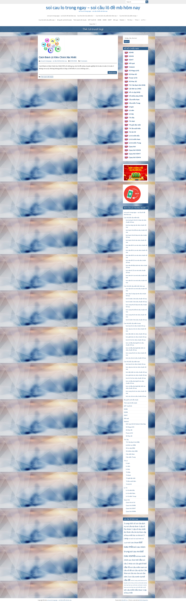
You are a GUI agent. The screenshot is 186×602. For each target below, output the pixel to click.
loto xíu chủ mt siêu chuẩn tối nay (136, 358)
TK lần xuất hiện (135, 128)
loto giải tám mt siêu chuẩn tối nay (136, 337)
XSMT (110, 20)
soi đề (144, 587)
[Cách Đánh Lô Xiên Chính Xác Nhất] (52, 45)
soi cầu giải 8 (138, 564)
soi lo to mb (140, 583)
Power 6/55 (133, 78)
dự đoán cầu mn (130, 532)
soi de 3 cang (134, 580)
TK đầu (131, 117)
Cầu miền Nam (134, 99)
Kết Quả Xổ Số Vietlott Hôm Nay (136, 424)
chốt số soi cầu (135, 523)
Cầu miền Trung (134, 103)
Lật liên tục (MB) (135, 89)
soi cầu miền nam (137, 567)
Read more (112, 72)
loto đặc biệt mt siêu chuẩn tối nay (136, 334)
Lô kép (131, 114)
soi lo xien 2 (140, 585)
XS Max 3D (133, 81)
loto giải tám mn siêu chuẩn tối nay (136, 375)
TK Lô (136, 20)
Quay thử (92, 24)
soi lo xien (135, 585)
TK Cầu (129, 20)
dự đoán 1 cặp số (138, 526)
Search (126, 41)
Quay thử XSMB (135, 150)
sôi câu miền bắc (131, 590)
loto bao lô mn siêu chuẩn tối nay (136, 364)
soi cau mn (135, 551)
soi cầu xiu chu (133, 573)
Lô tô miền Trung (135, 143)
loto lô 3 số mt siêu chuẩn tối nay (136, 340)
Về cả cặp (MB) (134, 92)
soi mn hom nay (131, 587)
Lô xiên (131, 110)
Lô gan (131, 107)
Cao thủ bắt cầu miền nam (47, 20)
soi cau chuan (133, 542)
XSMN (104, 20)
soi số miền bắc (139, 587)
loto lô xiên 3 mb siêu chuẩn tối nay (136, 301)
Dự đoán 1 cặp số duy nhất (135, 529)
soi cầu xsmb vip (135, 577)
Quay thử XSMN (135, 157)
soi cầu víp (136, 570)
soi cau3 (130, 538)
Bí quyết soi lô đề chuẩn (64, 20)
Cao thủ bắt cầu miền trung (127, 16)
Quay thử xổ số (130, 502)
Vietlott (122, 20)
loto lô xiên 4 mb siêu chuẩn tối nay (136, 320)
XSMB (99, 20)
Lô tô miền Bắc (134, 136)
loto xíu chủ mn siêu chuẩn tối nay (136, 396)
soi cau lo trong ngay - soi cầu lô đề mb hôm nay (53, 61)
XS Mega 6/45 (134, 70)
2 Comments (83, 61)
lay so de (136, 535)
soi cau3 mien (137, 538)
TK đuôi (132, 121)
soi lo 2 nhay (131, 583)
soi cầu (139, 559)
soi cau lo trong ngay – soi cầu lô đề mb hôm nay (93, 7)
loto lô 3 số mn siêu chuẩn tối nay (136, 378)
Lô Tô (143, 20)
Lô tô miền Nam (134, 139)
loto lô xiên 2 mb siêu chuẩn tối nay (136, 298)
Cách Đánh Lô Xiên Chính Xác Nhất (58, 57)
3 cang (126, 523)
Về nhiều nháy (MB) (136, 96)
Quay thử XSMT (135, 154)
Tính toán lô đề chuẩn (80, 20)
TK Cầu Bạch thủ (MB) (137, 85)
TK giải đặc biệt (135, 125)
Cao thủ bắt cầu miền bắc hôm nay (106, 16)
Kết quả (115, 20)
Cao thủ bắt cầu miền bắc (85, 16)
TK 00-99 (132, 132)
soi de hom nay (141, 580)
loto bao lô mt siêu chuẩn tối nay (135, 326)
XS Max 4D (133, 74)
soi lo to (136, 583)
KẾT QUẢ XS (92, 20)
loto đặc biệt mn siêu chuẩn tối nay (136, 372)
